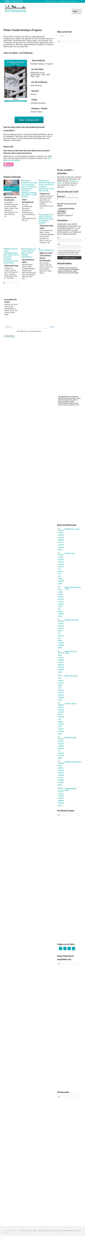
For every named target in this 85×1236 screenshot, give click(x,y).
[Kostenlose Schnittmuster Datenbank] (15, 8)
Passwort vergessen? (65, 215)
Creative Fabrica (7, 167)
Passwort (61, 196)
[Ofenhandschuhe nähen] (47, 218)
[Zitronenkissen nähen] (29, 252)
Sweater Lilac (70, 553)
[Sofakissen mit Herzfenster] (11, 187)
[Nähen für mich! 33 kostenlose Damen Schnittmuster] (47, 249)
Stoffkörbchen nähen (72, 529)
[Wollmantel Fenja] (11, 255)
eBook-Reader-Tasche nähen (73, 588)
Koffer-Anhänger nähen (71, 789)
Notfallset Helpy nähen (73, 762)
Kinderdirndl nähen (71, 620)
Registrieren (61, 213)
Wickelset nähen (71, 737)
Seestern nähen (70, 703)
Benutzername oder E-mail (68, 191)
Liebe (9, 164)
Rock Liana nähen (71, 675)
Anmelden (51, 327)
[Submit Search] (4, 1)
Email (58, 244)
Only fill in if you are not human (66, 205)
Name (58, 237)
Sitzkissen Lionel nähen (71, 652)
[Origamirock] (47, 185)
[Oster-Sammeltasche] (29, 188)
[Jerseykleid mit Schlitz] (11, 289)
